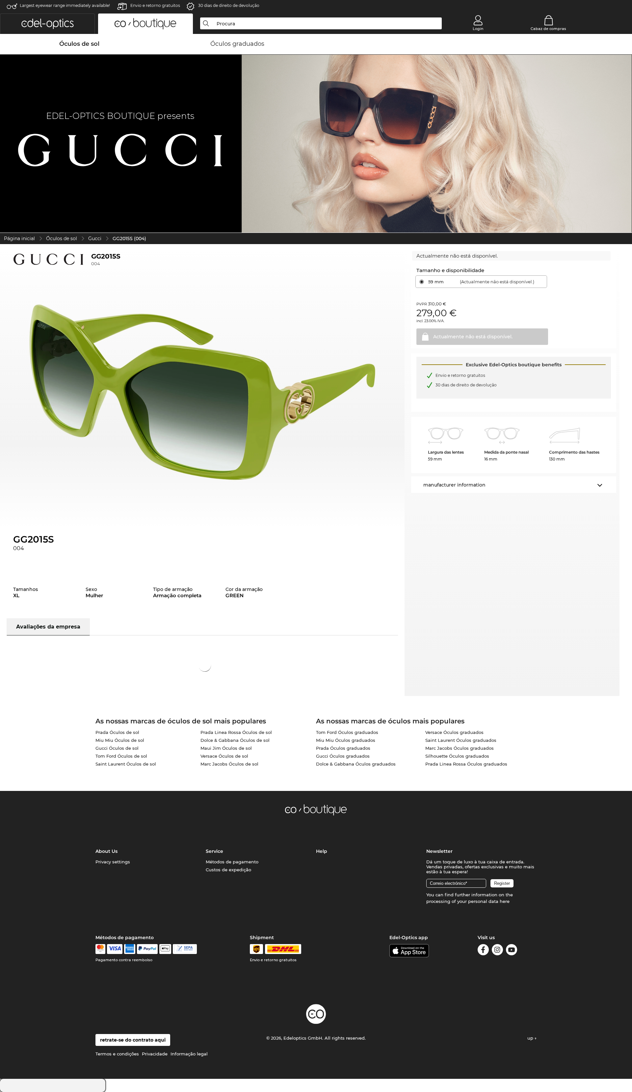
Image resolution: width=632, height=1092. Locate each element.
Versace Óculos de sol (224, 756)
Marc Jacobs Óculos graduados (459, 748)
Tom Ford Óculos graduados (347, 732)
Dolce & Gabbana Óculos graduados (356, 764)
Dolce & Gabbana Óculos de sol (235, 740)
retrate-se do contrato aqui (133, 1040)
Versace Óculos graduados (454, 732)
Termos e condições (117, 1053)
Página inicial (19, 238)
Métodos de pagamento (232, 861)
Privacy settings (112, 861)
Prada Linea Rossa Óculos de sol (236, 732)
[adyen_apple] (165, 949)
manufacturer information (454, 485)
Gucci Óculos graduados (343, 756)
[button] (47, 24)
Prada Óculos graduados (343, 748)
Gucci (94, 238)
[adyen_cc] (100, 949)
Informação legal (189, 1053)
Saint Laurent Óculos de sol (125, 764)
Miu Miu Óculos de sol (119, 740)
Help (321, 851)
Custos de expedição (228, 869)
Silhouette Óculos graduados (457, 756)
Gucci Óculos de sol (117, 748)
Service (214, 851)
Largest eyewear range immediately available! (65, 5)
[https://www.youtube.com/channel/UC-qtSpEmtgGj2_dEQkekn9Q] (511, 951)
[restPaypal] (147, 949)
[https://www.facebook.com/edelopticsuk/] (483, 951)
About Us (106, 851)
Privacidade (155, 1053)
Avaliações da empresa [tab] (48, 627)
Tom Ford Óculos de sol (121, 756)
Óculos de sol (61, 238)
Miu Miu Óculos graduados (345, 740)
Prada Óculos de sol (117, 732)
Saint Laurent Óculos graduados (460, 740)
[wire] (185, 949)
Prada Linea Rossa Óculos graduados (466, 764)
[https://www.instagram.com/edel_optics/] (497, 951)
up (531, 1038)
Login (478, 28)
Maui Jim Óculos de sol (226, 748)
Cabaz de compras (548, 28)
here (505, 901)
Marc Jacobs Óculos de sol (229, 764)
